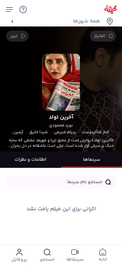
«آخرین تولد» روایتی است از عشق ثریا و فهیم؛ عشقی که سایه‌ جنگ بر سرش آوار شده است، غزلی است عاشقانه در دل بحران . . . (61, 143)
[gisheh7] (110, 9)
